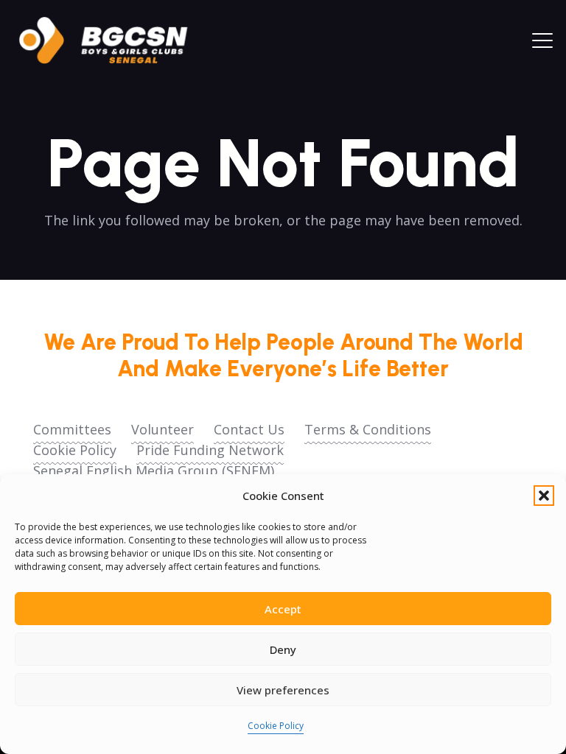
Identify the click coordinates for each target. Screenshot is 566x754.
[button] (544, 495)
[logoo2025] (113, 40)
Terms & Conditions (367, 429)
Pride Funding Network (210, 450)
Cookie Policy (276, 725)
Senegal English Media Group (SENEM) (153, 470)
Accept (283, 609)
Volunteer (162, 429)
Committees (72, 429)
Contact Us (249, 429)
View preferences (283, 690)
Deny (283, 649)
